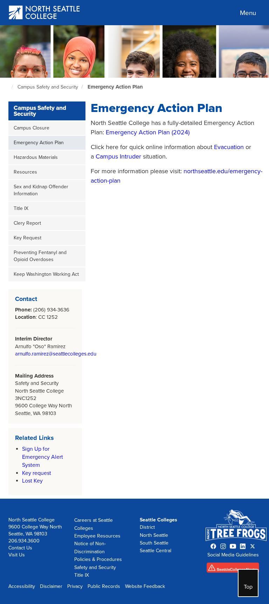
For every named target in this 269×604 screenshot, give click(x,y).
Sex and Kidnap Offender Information (41, 190)
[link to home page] (44, 13)
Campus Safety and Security (48, 87)
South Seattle (154, 543)
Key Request (27, 238)
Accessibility (21, 586)
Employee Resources (97, 536)
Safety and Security (95, 567)
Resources (25, 172)
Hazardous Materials (36, 157)
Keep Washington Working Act (46, 274)
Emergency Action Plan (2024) (147, 132)
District (147, 527)
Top (248, 586)
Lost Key (32, 480)
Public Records (104, 586)
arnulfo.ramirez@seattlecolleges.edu (55, 354)
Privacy (75, 586)
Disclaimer (51, 586)
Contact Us (20, 548)
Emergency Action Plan (115, 87)
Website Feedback (145, 586)
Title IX (21, 208)
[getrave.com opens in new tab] (233, 569)
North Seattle (154, 535)
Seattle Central (155, 551)
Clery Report (27, 223)
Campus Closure (31, 128)
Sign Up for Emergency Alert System (42, 457)
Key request (36, 473)
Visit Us (16, 555)
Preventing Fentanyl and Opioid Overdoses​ (40, 256)
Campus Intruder (118, 156)
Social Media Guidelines (233, 555)
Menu (248, 13)
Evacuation (229, 147)
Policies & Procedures (98, 559)
